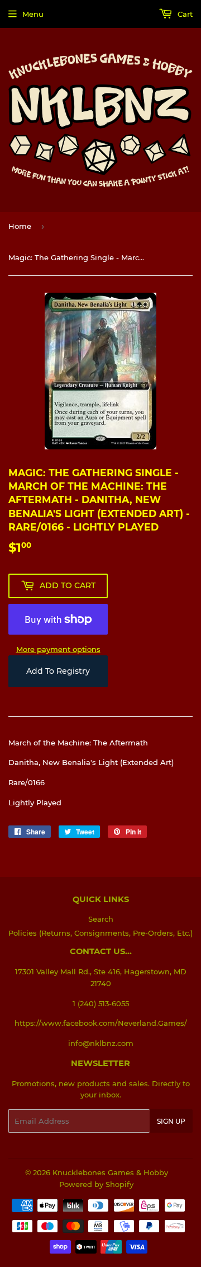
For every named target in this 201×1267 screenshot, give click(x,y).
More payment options (58, 649)
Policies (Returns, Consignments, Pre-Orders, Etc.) (100, 932)
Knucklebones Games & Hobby (110, 1172)
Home (19, 226)
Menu (33, 14)
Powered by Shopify (96, 1184)
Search (100, 918)
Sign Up (171, 1121)
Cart (184, 14)
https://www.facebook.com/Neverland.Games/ (101, 1023)
